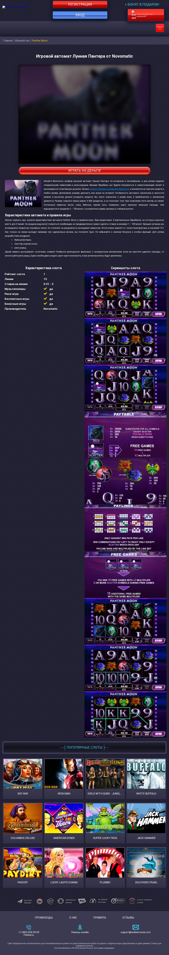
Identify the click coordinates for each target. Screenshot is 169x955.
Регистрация (80, 4)
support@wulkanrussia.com (136, 932)
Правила (99, 917)
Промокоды (44, 917)
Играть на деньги (84, 171)
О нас (73, 917)
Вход (80, 15)
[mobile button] (160, 28)
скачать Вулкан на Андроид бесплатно (109, 189)
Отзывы (128, 917)
